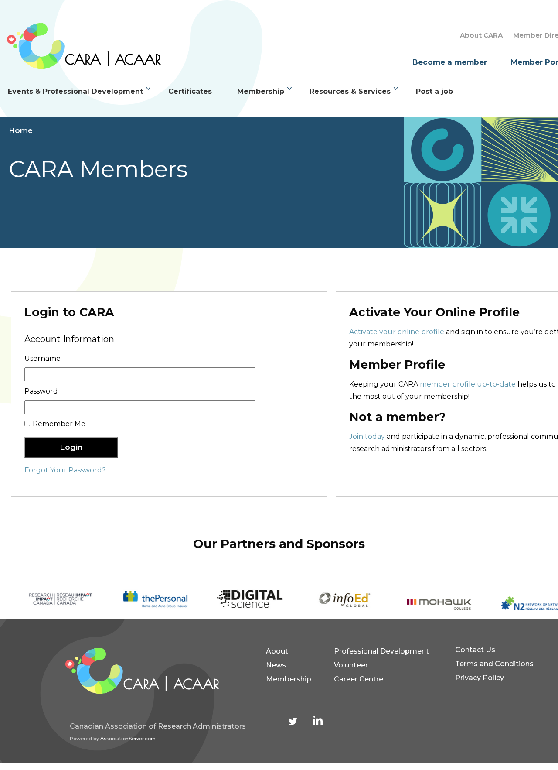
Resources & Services (350, 91)
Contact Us (475, 650)
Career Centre (358, 679)
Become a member (449, 62)
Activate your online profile (396, 332)
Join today (367, 436)
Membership (260, 91)
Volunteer (351, 665)
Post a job (434, 91)
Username (42, 358)
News (276, 665)
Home (21, 130)
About (277, 651)
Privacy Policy (479, 678)
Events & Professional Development (75, 91)
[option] (47, 599)
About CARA (481, 35)
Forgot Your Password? (65, 470)
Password (41, 391)
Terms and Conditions (494, 664)
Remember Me (59, 424)
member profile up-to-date (468, 384)
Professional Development (381, 651)
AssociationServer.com (128, 739)
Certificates (190, 91)
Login (71, 447)
